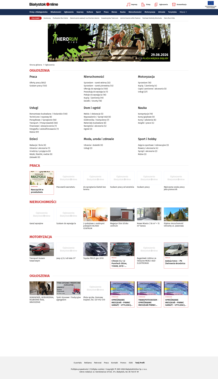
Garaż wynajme (36, 223)
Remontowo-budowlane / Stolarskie (46, 114)
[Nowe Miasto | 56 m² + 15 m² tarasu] (149, 214)
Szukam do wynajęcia (66, 223)
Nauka (123, 12)
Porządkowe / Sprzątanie (41, 120)
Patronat (97, 363)
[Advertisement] (109, 331)
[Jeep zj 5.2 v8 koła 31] (68, 249)
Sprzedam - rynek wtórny (95, 82)
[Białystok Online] (44, 4)
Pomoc (123, 363)
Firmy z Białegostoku (39, 12)
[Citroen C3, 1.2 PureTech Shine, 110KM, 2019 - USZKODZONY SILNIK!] (122, 249)
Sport (98, 12)
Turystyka (172, 12)
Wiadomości (56, 12)
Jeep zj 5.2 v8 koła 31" (66, 258)
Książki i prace (144, 123)
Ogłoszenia (163, 4)
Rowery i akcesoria (146, 148)
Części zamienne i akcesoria (151, 89)
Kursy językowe (145, 117)
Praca (106, 12)
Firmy (148, 4)
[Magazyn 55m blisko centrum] (122, 214)
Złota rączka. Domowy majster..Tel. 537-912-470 (94, 298)
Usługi (141, 92)
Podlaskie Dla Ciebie (60, 18)
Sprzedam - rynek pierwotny (97, 86)
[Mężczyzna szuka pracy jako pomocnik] (176, 178)
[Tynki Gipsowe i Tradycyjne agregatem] (68, 288)
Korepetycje (143, 114)
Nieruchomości (135, 12)
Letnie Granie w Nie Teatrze (130, 18)
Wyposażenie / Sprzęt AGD (96, 117)
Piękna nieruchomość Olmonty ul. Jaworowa (174, 224)
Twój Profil (139, 363)
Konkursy (47, 18)
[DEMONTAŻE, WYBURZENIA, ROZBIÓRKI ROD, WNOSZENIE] (42, 288)
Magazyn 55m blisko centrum (119, 224)
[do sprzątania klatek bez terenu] (95, 178)
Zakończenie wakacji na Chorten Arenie (84, 18)
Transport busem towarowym (37, 259)
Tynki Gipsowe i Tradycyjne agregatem (68, 298)
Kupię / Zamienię (92, 98)
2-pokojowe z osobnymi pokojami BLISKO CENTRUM (94, 225)
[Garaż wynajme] (42, 214)
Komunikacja (181, 4)
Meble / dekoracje (92, 114)
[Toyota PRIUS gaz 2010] (95, 249)
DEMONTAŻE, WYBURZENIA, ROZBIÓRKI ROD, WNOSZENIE (42, 299)
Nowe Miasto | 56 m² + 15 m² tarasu (148, 224)
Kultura (90, 12)
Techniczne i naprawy (39, 117)
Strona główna (36, 65)
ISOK (131, 363)
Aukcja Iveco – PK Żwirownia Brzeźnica (175, 262)
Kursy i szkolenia (145, 120)
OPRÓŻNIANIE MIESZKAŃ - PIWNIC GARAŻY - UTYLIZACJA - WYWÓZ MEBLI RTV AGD (122, 302)
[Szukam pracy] (149, 178)
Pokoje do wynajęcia (93, 95)
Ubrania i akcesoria (38, 148)
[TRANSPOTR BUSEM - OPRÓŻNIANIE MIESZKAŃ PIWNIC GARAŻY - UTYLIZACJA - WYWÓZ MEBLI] (149, 288)
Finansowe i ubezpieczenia (42, 126)
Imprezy (134, 4)
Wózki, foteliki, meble (39, 154)
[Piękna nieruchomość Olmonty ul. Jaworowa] (176, 214)
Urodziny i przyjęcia (39, 151)
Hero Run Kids (169, 18)
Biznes (114, 12)
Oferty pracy (35, 82)
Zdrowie (161, 12)
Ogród (86, 129)
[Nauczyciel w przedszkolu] (42, 178)
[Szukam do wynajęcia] (68, 214)
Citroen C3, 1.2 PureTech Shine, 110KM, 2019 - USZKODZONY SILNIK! (122, 263)
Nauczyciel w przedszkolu (37, 190)
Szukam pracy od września (122, 187)
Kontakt (114, 363)
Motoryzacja (150, 12)
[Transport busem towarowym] (42, 249)
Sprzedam (142, 82)
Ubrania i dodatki (92, 145)
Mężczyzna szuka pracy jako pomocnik (174, 188)
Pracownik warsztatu (65, 187)
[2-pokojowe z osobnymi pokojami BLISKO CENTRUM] (95, 214)
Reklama (88, 363)
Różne (32, 132)
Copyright (110, 369)
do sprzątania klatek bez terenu (94, 188)
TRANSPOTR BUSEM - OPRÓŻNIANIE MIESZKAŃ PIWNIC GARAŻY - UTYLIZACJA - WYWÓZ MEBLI (148, 302)
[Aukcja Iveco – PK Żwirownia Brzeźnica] (176, 249)
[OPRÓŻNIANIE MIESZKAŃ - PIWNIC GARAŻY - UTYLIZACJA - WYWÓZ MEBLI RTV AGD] (122, 288)
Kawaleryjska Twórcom (109, 18)
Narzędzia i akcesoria (93, 126)
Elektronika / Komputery (95, 120)
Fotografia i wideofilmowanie (43, 129)
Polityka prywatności (80, 369)
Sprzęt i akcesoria (146, 151)
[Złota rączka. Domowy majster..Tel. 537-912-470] (95, 288)
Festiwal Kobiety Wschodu (152, 18)
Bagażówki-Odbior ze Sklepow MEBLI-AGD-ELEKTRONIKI (146, 260)
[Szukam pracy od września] (122, 178)
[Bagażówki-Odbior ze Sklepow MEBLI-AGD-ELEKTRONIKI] (149, 249)
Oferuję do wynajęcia (93, 89)
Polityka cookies (97, 369)
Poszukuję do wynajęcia (94, 92)
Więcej (182, 12)
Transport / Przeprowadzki (42, 123)
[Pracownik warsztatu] (68, 178)
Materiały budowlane (93, 123)
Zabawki (33, 157)
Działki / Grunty (91, 101)
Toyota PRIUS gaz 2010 (93, 258)
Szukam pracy (36, 86)
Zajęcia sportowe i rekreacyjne (152, 145)
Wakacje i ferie (36, 145)
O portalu (78, 363)
